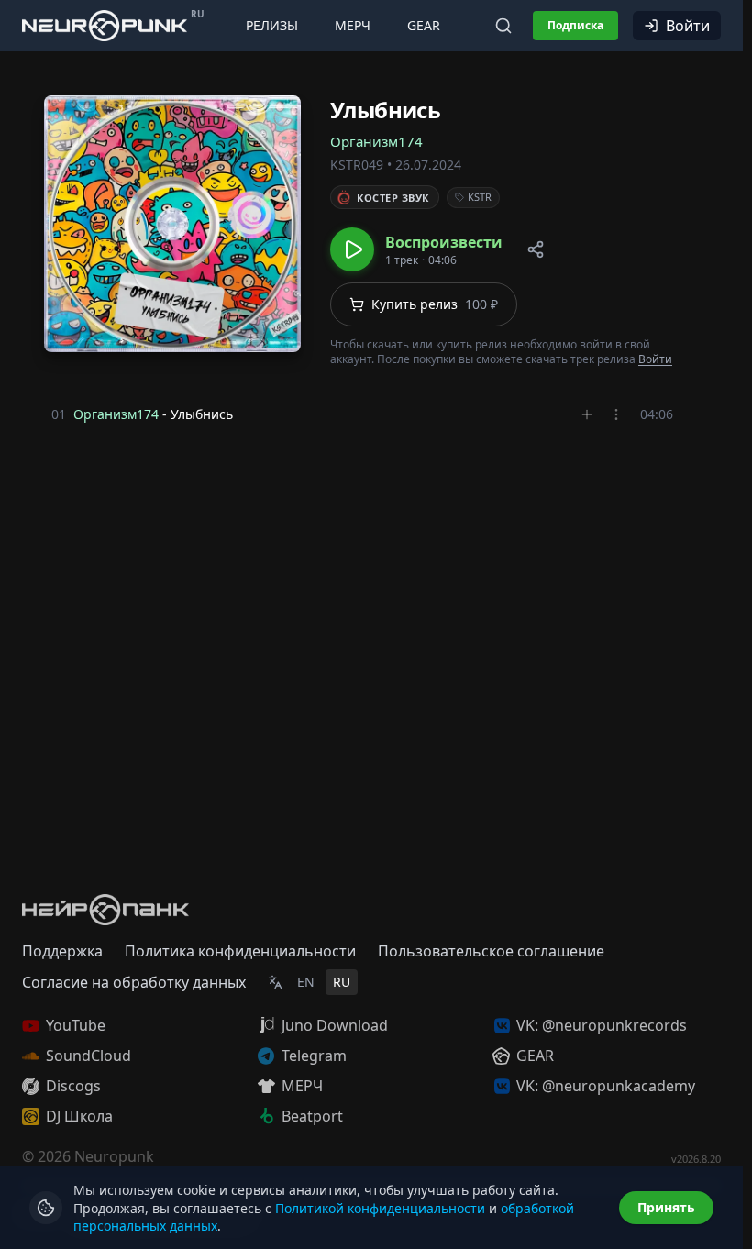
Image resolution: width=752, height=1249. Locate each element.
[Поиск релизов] (503, 25)
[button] (416, 249)
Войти (688, 26)
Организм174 (376, 141)
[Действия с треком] (616, 414)
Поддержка (62, 951)
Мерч (352, 25)
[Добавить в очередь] (587, 414)
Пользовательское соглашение (491, 951)
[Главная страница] (104, 25)
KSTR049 (356, 164)
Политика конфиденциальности (240, 951)
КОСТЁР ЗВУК (393, 197)
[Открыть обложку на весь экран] (172, 223)
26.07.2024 (428, 164)
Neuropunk (114, 1156)
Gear (423, 25)
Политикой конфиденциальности (380, 1208)
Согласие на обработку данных (134, 982)
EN (306, 981)
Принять (666, 1207)
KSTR (480, 197)
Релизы (272, 25)
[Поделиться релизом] (536, 249)
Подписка (575, 25)
